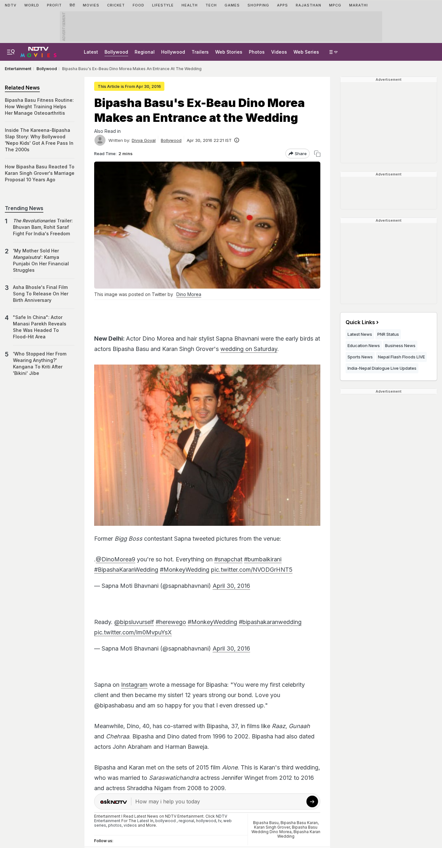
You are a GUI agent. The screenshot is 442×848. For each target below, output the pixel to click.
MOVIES (91, 5)
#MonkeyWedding (184, 569)
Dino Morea (188, 294)
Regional (145, 52)
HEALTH (190, 5)
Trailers (200, 52)
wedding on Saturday (248, 348)
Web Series (306, 52)
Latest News (360, 334)
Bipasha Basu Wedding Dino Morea (284, 829)
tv (219, 820)
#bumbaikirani (263, 559)
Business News (400, 345)
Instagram (134, 684)
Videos (279, 52)
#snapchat (228, 559)
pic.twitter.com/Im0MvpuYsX (133, 632)
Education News (364, 345)
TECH (211, 5)
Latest (91, 52)
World (31, 5)
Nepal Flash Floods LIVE (401, 356)
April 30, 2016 (231, 585)
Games (232, 5)
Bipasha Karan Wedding (298, 834)
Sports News (360, 356)
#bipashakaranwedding (270, 622)
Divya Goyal (144, 140)
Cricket (116, 5)
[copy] (317, 154)
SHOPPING (258, 5)
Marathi (358, 5)
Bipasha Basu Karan (299, 822)
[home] (38, 51)
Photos (257, 52)
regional (186, 820)
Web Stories (228, 52)
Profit (54, 5)
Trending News (24, 208)
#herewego (171, 622)
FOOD (138, 5)
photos (115, 825)
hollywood (206, 820)
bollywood (165, 820)
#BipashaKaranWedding (126, 569)
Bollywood (116, 52)
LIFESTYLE (163, 5)
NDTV (11, 5)
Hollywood (173, 52)
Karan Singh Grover (272, 827)
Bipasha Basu (266, 822)
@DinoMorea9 (115, 559)
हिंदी (72, 5)
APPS (282, 5)
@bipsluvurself (134, 622)
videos (130, 825)
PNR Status (388, 334)
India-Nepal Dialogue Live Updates (382, 368)
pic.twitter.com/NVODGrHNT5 (252, 569)
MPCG (335, 5)
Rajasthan (308, 5)
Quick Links (360, 322)
